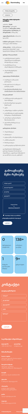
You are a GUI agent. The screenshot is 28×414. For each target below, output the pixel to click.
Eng (24, 2)
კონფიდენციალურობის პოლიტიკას (11, 218)
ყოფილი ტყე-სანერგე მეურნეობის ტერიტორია (9, 389)
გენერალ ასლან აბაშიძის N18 (10, 375)
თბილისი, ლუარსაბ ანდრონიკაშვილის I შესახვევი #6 (11, 367)
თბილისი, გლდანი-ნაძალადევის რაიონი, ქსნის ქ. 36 (11, 359)
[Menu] (2, 3)
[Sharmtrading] (12, 2)
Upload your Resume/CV (14, 208)
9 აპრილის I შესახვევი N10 (9, 381)
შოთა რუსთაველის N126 (8, 403)
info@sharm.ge (18, 346)
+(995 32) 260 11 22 (6, 346)
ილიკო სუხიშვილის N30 (8, 396)
